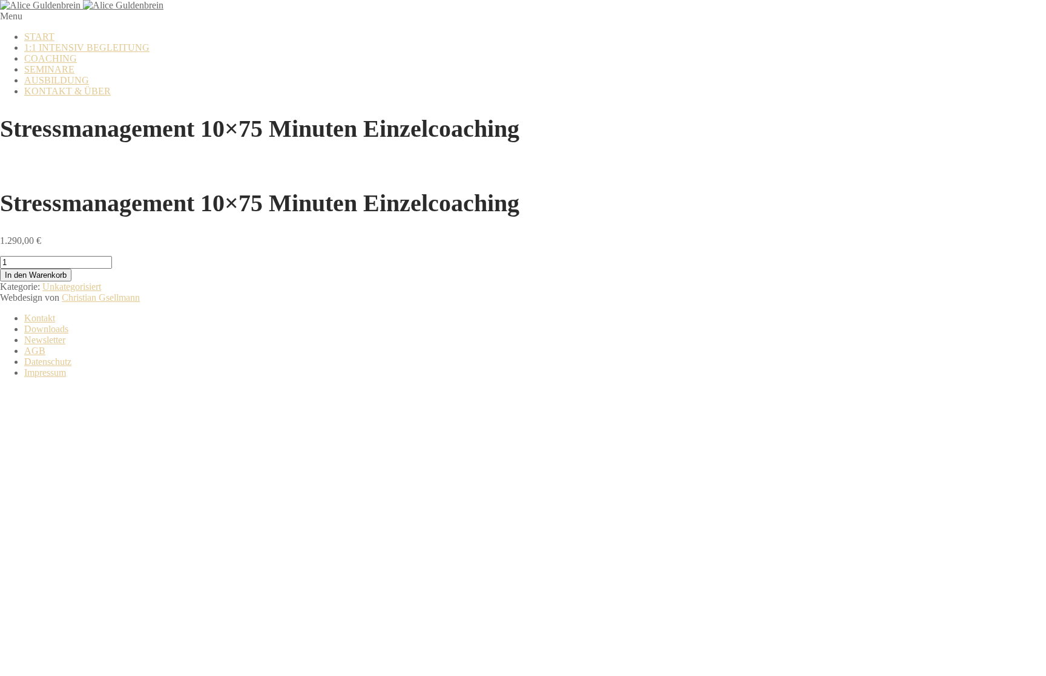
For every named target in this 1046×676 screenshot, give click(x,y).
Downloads (46, 329)
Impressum (45, 372)
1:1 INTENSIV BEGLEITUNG (87, 47)
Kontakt (39, 318)
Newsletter (44, 340)
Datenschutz (47, 361)
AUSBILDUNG (56, 80)
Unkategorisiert (71, 286)
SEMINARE (49, 69)
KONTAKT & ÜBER (67, 91)
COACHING (50, 58)
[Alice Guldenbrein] (81, 5)
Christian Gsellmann (101, 297)
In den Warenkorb (36, 275)
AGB (34, 351)
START (39, 36)
